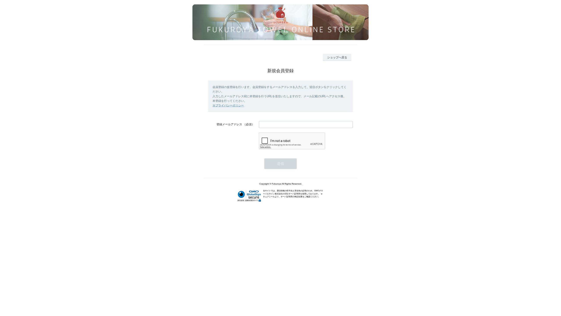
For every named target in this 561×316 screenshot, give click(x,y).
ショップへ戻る (337, 57)
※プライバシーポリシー (228, 105)
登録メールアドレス (229, 124)
